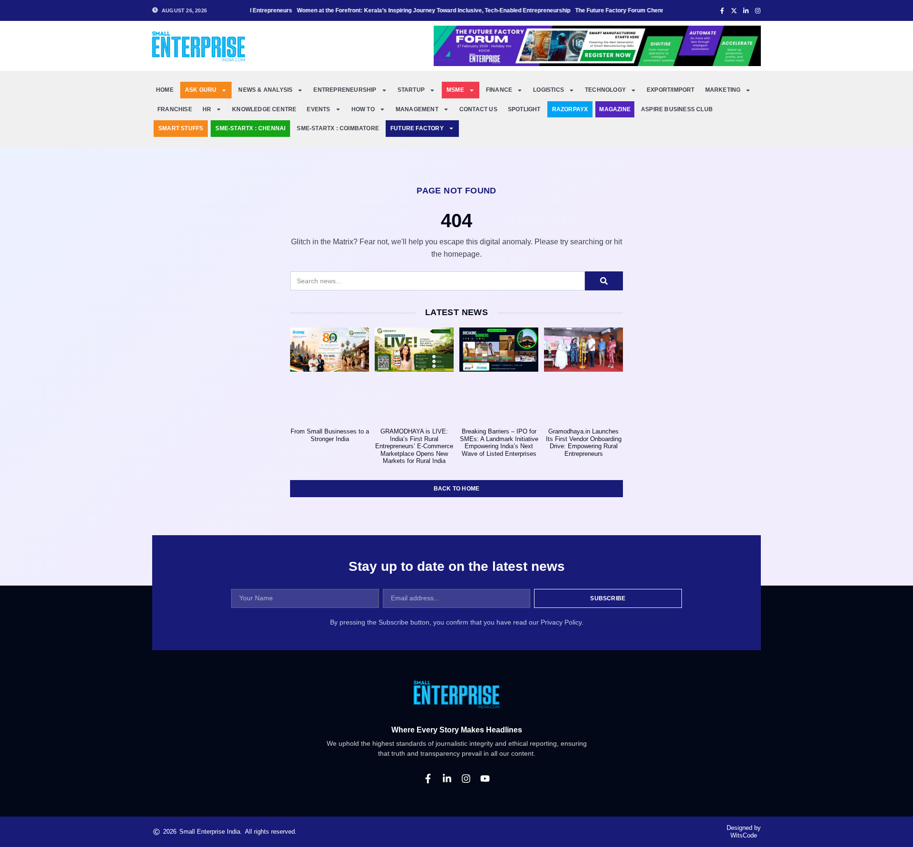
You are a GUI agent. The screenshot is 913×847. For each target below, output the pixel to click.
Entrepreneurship (344, 90)
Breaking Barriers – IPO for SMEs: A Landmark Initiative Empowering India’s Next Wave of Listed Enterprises (499, 442)
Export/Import (671, 90)
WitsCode (743, 835)
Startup (411, 90)
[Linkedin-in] (447, 778)
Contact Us (478, 109)
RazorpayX (570, 109)
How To (363, 109)
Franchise (174, 109)
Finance (499, 90)
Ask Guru (201, 90)
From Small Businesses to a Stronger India (330, 435)
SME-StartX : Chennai (250, 128)
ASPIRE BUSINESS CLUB (677, 109)
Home (165, 90)
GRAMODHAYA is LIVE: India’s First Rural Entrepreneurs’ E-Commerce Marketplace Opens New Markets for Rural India (414, 446)
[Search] (604, 280)
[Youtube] (485, 778)
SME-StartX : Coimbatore (338, 128)
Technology (605, 90)
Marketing (723, 90)
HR (207, 109)
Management (417, 109)
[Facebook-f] (428, 778)
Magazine (615, 109)
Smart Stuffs (180, 128)
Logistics (548, 90)
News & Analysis (265, 90)
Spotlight (524, 109)
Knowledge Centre (264, 109)
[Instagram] (466, 778)
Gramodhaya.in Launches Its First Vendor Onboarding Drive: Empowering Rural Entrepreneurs (584, 442)
